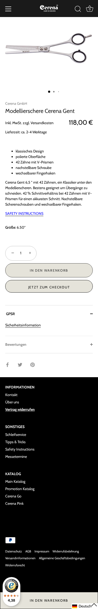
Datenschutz (13, 551)
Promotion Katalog (19, 488)
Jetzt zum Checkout (49, 287)
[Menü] (8, 9)
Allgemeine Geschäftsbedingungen (62, 558)
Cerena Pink (14, 503)
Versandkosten (42, 122)
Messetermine (16, 456)
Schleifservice (15, 434)
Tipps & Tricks (15, 442)
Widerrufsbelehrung (66, 551)
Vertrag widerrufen (20, 409)
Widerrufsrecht (15, 565)
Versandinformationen (20, 558)
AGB (28, 551)
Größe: (10, 227)
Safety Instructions (19, 449)
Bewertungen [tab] (15, 344)
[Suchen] (78, 9)
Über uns (12, 402)
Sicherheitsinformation (23, 325)
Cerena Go (13, 496)
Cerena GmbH (16, 103)
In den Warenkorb (49, 600)
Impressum (41, 551)
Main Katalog (15, 481)
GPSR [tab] (10, 313)
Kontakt (11, 394)
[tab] (49, 329)
